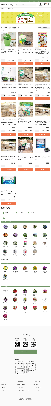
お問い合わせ (21, 387)
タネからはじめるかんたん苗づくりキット (25, 158)
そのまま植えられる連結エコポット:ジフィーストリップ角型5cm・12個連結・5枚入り (42, 123)
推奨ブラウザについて (6, 390)
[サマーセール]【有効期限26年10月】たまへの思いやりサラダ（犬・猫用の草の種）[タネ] (42, 52)
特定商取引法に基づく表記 (23, 390)
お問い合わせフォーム (25, 351)
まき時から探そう (4, 8)
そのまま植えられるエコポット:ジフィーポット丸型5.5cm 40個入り (42, 89)
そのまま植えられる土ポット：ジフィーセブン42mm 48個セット (25, 123)
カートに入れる (8, 63)
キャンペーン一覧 (22, 384)
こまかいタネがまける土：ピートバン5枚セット (25, 88)
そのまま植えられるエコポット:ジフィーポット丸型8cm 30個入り (8, 124)
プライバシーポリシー (39, 387)
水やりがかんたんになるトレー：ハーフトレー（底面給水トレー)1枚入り (42, 158)
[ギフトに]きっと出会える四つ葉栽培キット (8, 51)
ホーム (3, 381)
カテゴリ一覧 (37, 381)
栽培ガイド (4, 387)
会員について (4, 384)
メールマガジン (37, 390)
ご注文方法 (20, 381)
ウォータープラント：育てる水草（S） (8, 88)
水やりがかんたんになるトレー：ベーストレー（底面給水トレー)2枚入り (8, 193)
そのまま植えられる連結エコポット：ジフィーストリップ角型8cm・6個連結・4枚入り (8, 158)
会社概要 (36, 384)
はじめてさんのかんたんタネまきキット (25, 53)
